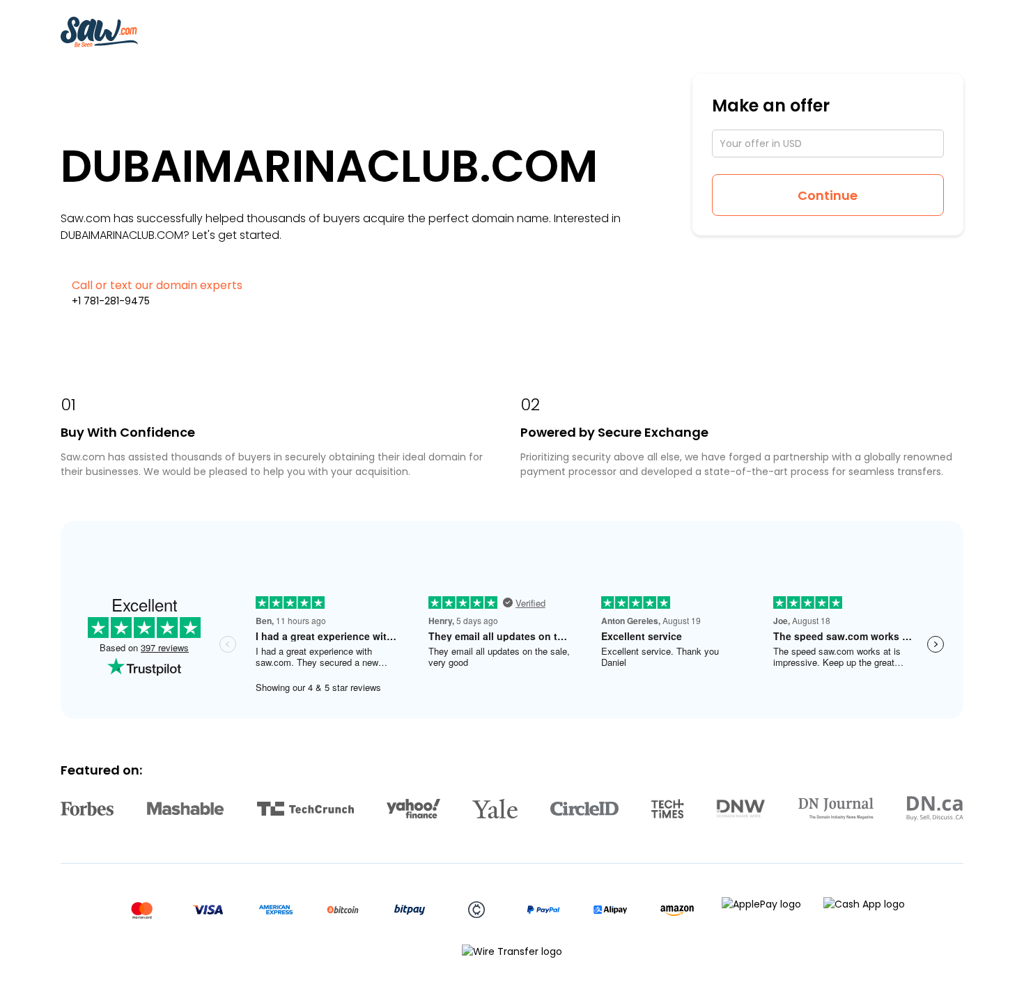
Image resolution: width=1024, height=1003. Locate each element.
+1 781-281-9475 (111, 301)
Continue (828, 195)
